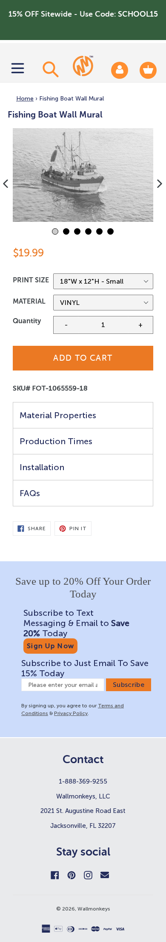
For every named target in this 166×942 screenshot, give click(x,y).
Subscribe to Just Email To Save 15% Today (85, 668)
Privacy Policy (71, 713)
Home (25, 98)
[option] (83, 175)
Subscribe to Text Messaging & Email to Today (76, 623)
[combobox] (49, 69)
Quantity (27, 321)
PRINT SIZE (31, 280)
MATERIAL (29, 301)
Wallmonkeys (93, 909)
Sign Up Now (50, 646)
